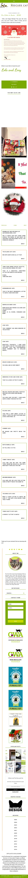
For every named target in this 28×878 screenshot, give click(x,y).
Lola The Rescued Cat (15, 875)
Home (15, 225)
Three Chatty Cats (8, 511)
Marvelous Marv (8, 304)
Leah (4, 325)
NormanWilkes (7, 288)
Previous (4, 225)
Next (25, 225)
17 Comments (14, 81)
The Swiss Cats (7, 493)
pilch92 (5, 410)
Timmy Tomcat (7, 459)
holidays (13, 84)
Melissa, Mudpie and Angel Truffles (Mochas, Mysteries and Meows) (14, 392)
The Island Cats (7, 251)
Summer (5, 428)
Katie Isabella (7, 444)
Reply (22, 243)
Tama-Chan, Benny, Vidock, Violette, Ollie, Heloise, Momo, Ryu (14, 267)
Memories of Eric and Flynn (11, 377)
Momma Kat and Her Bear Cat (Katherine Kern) (11, 232)
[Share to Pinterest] (16, 87)
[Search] (24, 593)
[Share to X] (13, 87)
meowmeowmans (7, 477)
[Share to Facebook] (11, 87)
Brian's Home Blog (8, 362)
